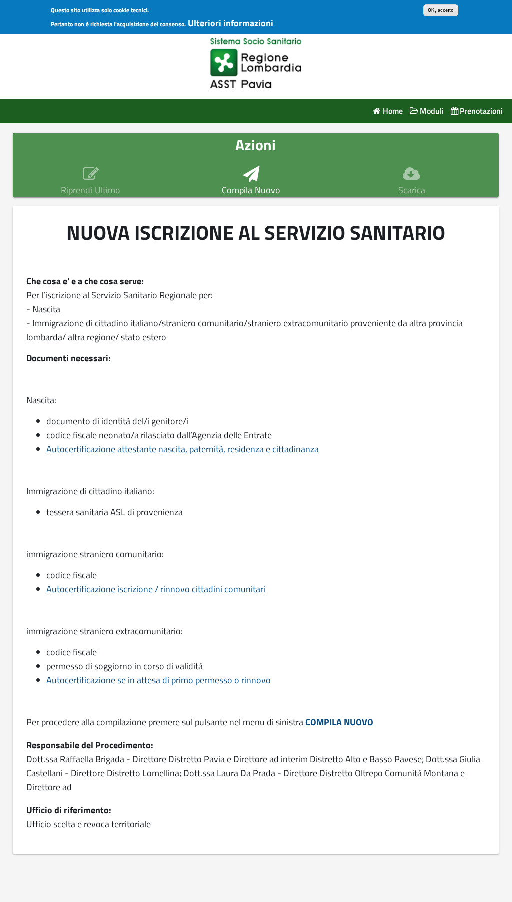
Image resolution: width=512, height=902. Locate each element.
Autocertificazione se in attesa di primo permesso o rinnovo (158, 680)
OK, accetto (441, 10)
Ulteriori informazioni (231, 23)
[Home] (256, 61)
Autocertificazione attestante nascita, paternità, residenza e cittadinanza (182, 449)
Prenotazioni (481, 111)
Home (392, 111)
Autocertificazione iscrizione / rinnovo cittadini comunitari (156, 589)
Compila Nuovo (251, 190)
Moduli (432, 111)
